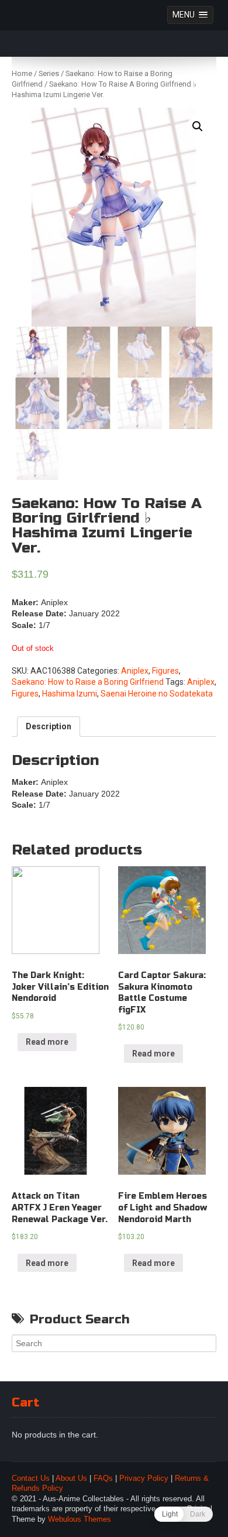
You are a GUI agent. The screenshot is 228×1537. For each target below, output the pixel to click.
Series (49, 73)
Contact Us (31, 1478)
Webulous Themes (79, 1519)
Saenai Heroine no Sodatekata (157, 693)
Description (48, 726)
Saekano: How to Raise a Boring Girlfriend (88, 682)
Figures (165, 670)
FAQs (103, 1478)
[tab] (48, 726)
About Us (71, 1478)
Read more (47, 1042)
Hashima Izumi (69, 693)
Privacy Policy (143, 1478)
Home (22, 73)
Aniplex (134, 670)
